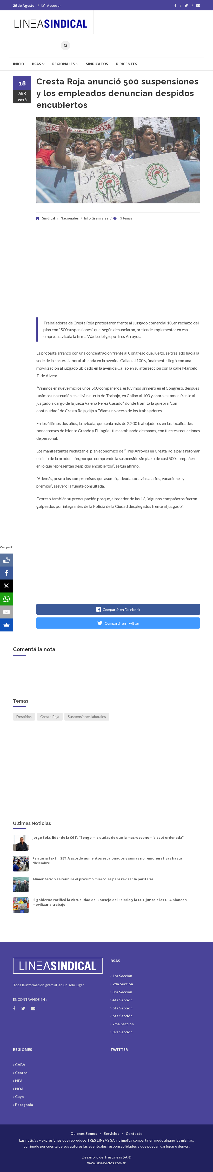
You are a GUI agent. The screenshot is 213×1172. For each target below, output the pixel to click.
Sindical (48, 218)
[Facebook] (177, 5)
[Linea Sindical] (53, 22)
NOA (19, 1089)
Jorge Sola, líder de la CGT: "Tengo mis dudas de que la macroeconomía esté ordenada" (108, 837)
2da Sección (122, 984)
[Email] (6, 611)
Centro (21, 1072)
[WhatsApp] (6, 598)
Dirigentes (126, 63)
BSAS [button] (36, 63)
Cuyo (19, 1096)
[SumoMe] (6, 624)
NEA (19, 1080)
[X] (6, 586)
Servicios (111, 1133)
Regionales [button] (63, 63)
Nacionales (70, 218)
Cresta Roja (49, 716)
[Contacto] (198, 5)
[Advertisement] (118, 273)
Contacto (134, 1133)
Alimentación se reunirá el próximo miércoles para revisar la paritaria (92, 879)
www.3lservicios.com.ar (106, 1163)
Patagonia (24, 1104)
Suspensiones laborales (87, 716)
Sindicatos (97, 63)
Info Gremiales (96, 218)
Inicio (18, 63)
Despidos (24, 716)
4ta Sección (122, 1000)
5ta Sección (122, 1008)
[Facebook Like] (6, 560)
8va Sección (122, 1032)
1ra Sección (122, 976)
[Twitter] (189, 5)
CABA (20, 1064)
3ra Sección (122, 992)
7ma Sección (123, 1024)
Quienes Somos (83, 1133)
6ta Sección (122, 1016)
